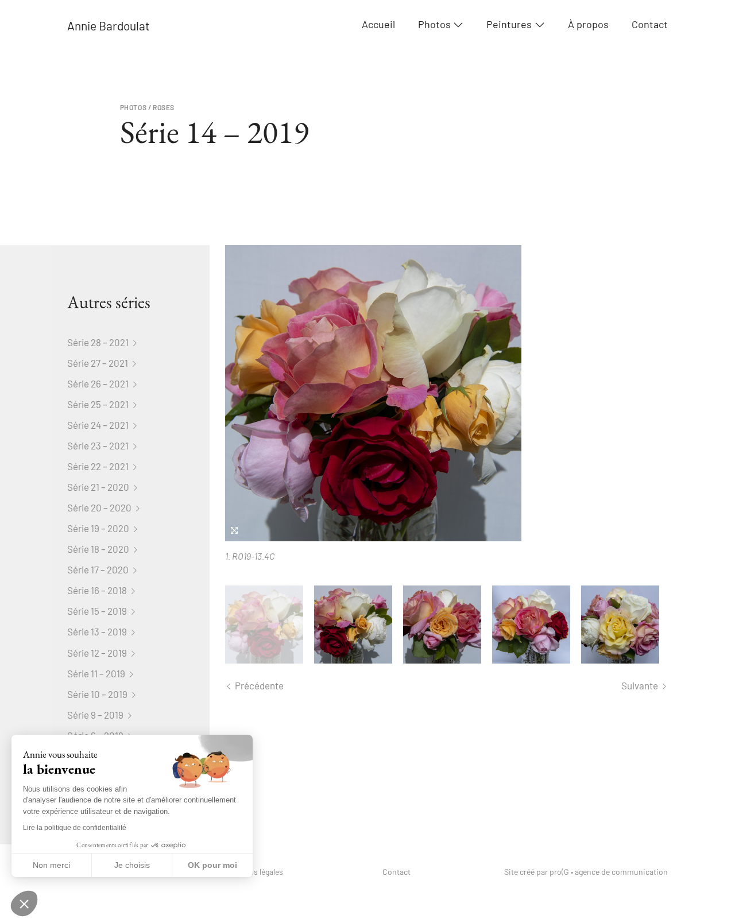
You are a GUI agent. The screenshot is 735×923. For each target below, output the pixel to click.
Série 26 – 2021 (98, 383)
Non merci (51, 865)
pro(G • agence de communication (609, 872)
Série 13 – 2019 (98, 631)
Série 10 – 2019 (98, 694)
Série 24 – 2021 (98, 425)
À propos (588, 24)
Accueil (378, 24)
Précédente (258, 685)
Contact (650, 24)
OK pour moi (212, 865)
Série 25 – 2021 (98, 404)
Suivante (640, 685)
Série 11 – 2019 (97, 673)
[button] (24, 903)
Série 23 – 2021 (98, 445)
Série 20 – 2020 (100, 507)
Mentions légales (254, 872)
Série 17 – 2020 (98, 569)
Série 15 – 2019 (98, 610)
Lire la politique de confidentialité (74, 828)
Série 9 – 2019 (96, 714)
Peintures (509, 24)
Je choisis (132, 865)
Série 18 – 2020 (99, 548)
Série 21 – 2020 (99, 486)
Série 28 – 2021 (98, 342)
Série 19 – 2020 (99, 528)
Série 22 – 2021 (98, 466)
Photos (434, 24)
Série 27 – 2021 (98, 363)
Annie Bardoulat (108, 25)
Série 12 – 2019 (98, 652)
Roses (164, 107)
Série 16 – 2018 (98, 590)
